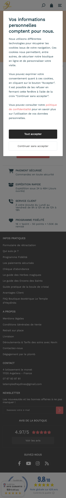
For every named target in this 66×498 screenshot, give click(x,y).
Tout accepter (33, 134)
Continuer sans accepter (33, 146)
